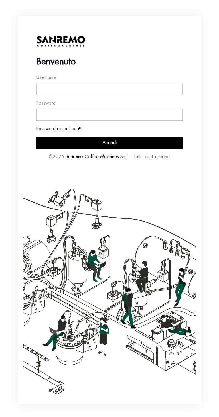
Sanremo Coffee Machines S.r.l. (97, 156)
